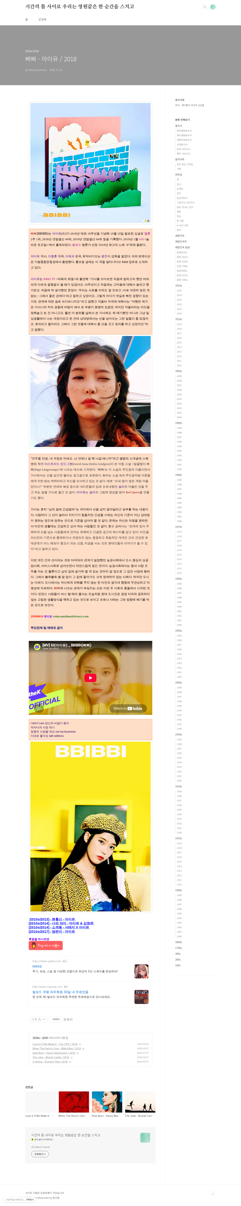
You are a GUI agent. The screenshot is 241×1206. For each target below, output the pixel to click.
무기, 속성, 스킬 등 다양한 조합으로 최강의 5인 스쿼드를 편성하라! (75, 971)
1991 (179, 464)
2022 (179, 304)
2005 (179, 394)
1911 (179, 879)
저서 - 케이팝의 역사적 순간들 (189, 105)
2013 (179, 351)
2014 (179, 347)
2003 (179, 403)
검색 (204, 7)
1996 (179, 441)
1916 (179, 857)
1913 (179, 870)
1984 (179, 502)
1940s (178, 682)
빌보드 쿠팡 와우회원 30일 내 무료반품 (60, 992)
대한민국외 (181, 241)
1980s (178, 475)
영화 (179, 211)
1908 (179, 899)
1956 (179, 649)
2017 (179, 333)
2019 (179, 324)
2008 (179, 380)
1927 (179, 800)
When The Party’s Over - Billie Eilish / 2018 (56, 1048)
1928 (179, 796)
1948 (179, 692)
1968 (179, 588)
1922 (179, 823)
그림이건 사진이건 (185, 202)
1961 (179, 620)
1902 (179, 927)
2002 (179, 408)
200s (178, 959)
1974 (179, 554)
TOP (213, 1194)
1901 (179, 931)
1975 (179, 550)
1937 (179, 748)
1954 (179, 658)
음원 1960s (182, 279)
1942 (179, 719)
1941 (179, 724)
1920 (179, 832)
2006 (179, 389)
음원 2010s (182, 257)
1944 (179, 710)
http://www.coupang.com (47, 986)
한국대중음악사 (184, 130)
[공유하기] (39, 1019)
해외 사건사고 (183, 153)
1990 (179, 469)
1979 (179, 531)
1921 (179, 828)
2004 (179, 399)
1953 (179, 663)
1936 (179, 753)
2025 (179, 290)
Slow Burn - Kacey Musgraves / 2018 (53, 1052)
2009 (179, 376)
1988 (179, 484)
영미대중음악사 (184, 135)
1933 (179, 767)
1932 (179, 771)
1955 (179, 654)
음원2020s (182, 252)
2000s (178, 371)
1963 (179, 611)
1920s (178, 786)
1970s (178, 526)
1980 (179, 521)
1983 (179, 507)
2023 (179, 299)
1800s (178, 942)
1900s (178, 890)
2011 (179, 360)
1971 (179, 568)
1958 (179, 640)
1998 (179, 432)
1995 (179, 446)
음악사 (178, 125)
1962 (179, 615)
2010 (179, 365)
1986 (179, 493)
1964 (179, 606)
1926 (179, 805)
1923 (179, 818)
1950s (178, 630)
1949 (179, 687)
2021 (179, 308)
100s (178, 965)
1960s (178, 578)
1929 (179, 791)
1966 (179, 597)
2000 (179, 417)
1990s (178, 423)
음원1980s (182, 270)
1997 (179, 437)
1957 (179, 644)
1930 (179, 780)
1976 (179, 545)
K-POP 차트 (183, 225)
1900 (179, 936)
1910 (179, 884)
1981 (179, 516)
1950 (179, 676)
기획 (179, 169)
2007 (179, 385)
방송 (179, 216)
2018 (45, 1037)
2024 (179, 295)
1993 (179, 455)
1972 (179, 563)
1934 (179, 762)
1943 (179, 715)
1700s (178, 948)
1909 (179, 895)
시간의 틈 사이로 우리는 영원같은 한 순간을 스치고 (79, 6)
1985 (179, 498)
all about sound (40, 1147)
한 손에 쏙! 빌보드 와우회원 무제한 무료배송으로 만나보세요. (71, 997)
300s (178, 953)
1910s (178, 838)
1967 (179, 592)
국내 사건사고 (183, 149)
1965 (179, 602)
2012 (179, 356)
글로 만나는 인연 (185, 207)
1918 (179, 847)
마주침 (178, 174)
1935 (179, 757)
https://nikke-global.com (46, 961)
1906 (179, 909)
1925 (179, 809)
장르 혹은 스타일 (185, 164)
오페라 (180, 188)
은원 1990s (182, 266)
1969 (179, 583)
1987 (179, 489)
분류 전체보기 (182, 119)
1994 (179, 450)
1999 (179, 428)
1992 (179, 460)
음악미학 (179, 159)
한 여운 (180, 220)
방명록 (42, 19)
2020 (179, 313)
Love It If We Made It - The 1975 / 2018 (55, 1044)
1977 (179, 541)
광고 (179, 184)
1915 (179, 861)
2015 (179, 342)
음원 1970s (182, 275)
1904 (179, 918)
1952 (179, 667)
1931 (179, 776)
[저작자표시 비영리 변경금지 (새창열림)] (68, 1019)
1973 (179, 559)
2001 (179, 412)
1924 (179, 814)
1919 (179, 843)
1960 (179, 624)
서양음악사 (182, 144)
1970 (179, 573)
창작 (179, 193)
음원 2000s (182, 261)
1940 (179, 728)
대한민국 (179, 235)
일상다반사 (182, 198)
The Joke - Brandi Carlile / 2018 (50, 1057)
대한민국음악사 (184, 139)
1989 (179, 479)
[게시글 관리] (44, 1019)
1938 (179, 744)
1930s (178, 734)
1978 (179, 536)
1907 (179, 904)
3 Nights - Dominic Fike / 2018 (50, 1061)
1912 (179, 875)
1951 (179, 672)
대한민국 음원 (182, 247)
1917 (179, 852)
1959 (179, 635)
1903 (179, 922)
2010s (36, 1037)
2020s (178, 285)
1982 (179, 512)
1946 (179, 701)
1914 (179, 866)
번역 (179, 230)
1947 (179, 696)
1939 (179, 739)
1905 (179, 913)
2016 (179, 337)
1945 (179, 705)
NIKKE (37, 966)
